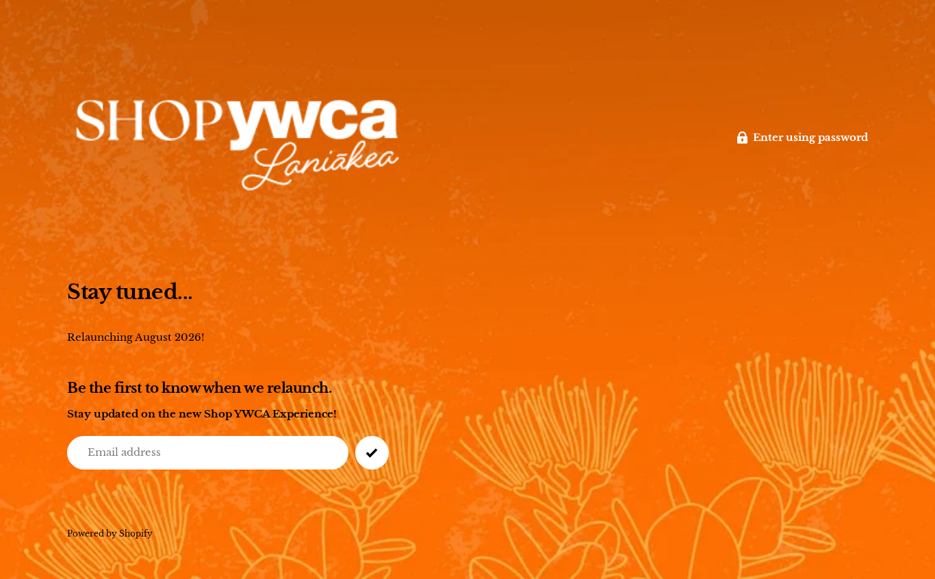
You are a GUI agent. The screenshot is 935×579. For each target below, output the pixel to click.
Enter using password (810, 137)
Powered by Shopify (110, 533)
